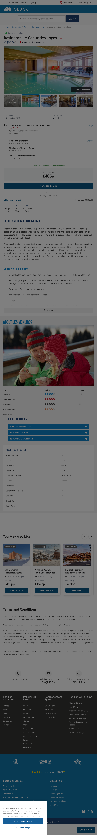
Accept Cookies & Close (23, 821)
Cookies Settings (23, 828)
